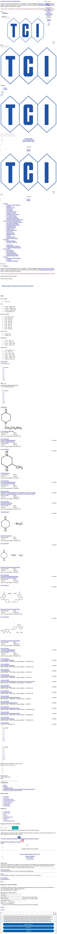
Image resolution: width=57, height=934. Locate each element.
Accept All (28, 930)
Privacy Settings (28, 924)
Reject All (28, 927)
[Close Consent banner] (54, 913)
